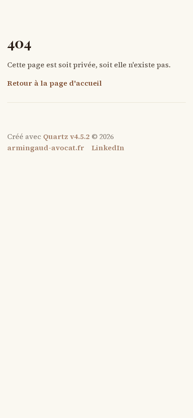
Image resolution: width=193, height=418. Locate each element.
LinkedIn (108, 147)
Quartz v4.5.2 (66, 136)
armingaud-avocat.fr (45, 147)
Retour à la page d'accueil (54, 83)
